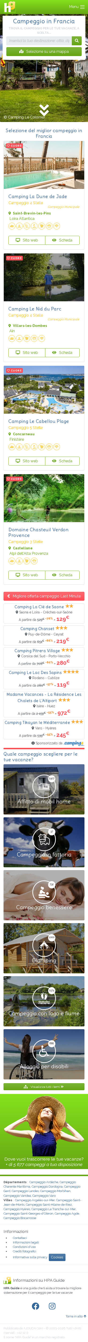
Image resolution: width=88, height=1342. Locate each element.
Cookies (57, 1257)
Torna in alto (74, 1316)
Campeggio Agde (67, 1213)
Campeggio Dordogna (47, 1186)
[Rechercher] (77, 40)
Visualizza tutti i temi (45, 1087)
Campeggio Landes (25, 1191)
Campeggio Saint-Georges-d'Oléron (28, 1213)
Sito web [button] (30, 240)
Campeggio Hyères (17, 1209)
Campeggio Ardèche (43, 1182)
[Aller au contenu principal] (44, 110)
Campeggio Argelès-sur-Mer (35, 1200)
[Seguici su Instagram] (53, 1306)
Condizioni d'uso (24, 1247)
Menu (74, 6)
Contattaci (20, 1238)
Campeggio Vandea (17, 1195)
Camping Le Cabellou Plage (38, 421)
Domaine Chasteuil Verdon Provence (38, 532)
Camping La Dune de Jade (37, 196)
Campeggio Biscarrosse (20, 1218)
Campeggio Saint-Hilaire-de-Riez (49, 1204)
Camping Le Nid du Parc (34, 309)
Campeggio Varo (44, 1195)
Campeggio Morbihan (55, 1191)
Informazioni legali (26, 1242)
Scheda (65, 240)
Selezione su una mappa (47, 51)
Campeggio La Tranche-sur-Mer (53, 1209)
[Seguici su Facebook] (36, 1306)
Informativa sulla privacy (30, 1257)
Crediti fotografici (24, 1251)
